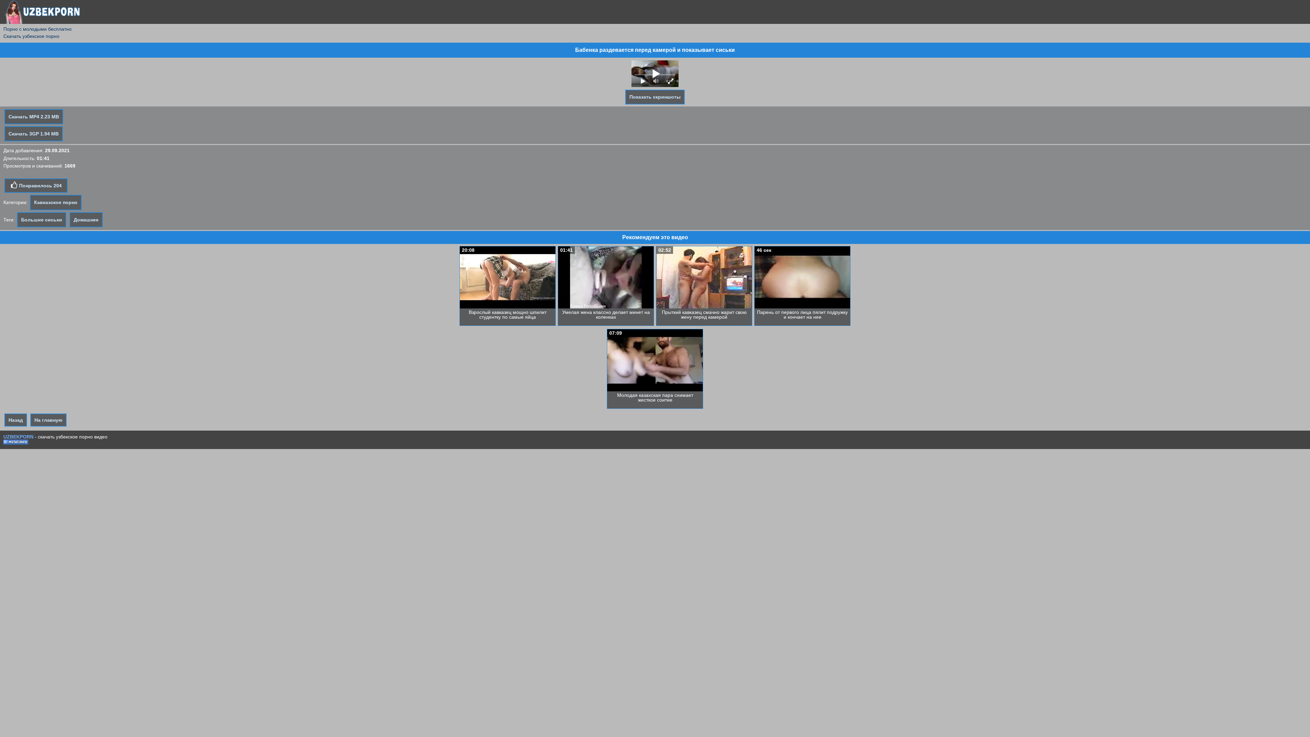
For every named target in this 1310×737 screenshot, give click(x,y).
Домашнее (86, 219)
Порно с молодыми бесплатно (37, 29)
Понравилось (40, 185)
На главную (48, 420)
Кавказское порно (55, 202)
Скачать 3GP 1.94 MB (34, 133)
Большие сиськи (41, 219)
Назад (16, 420)
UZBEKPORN (18, 436)
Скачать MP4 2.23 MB (34, 116)
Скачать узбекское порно (31, 36)
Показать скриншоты (655, 97)
